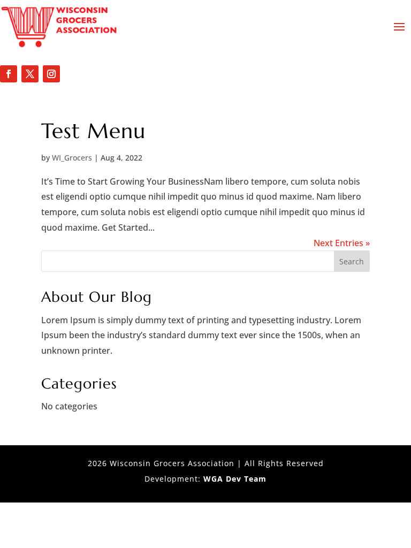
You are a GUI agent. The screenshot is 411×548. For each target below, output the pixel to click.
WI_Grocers (72, 158)
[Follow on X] (30, 73)
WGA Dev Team (235, 479)
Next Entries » (342, 243)
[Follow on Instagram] (51, 73)
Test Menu (93, 131)
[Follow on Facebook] (8, 73)
